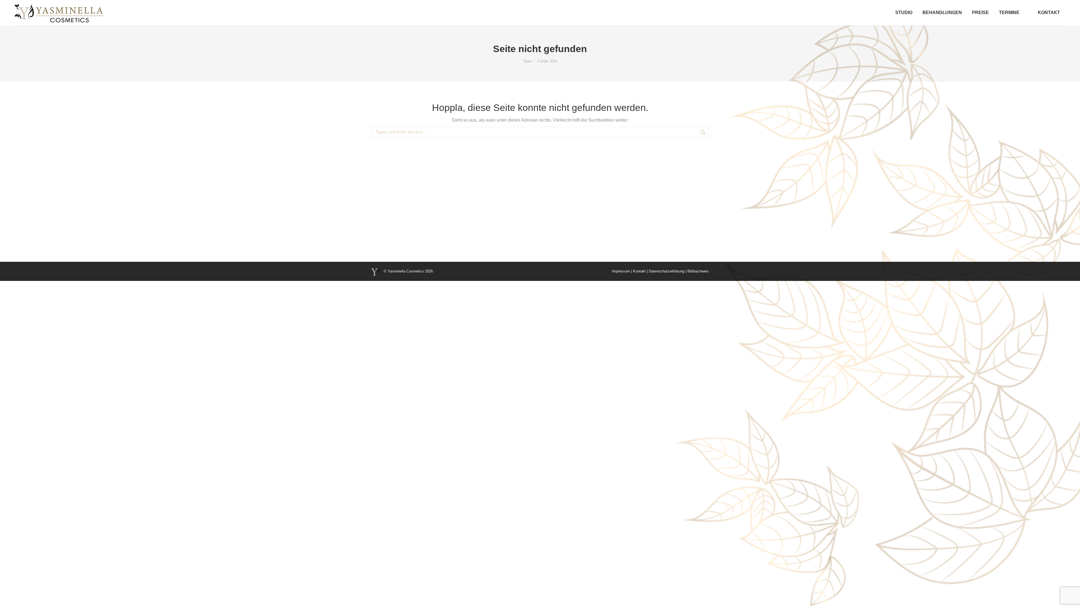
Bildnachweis (698, 271)
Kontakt (639, 271)
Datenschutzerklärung (666, 271)
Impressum (621, 271)
